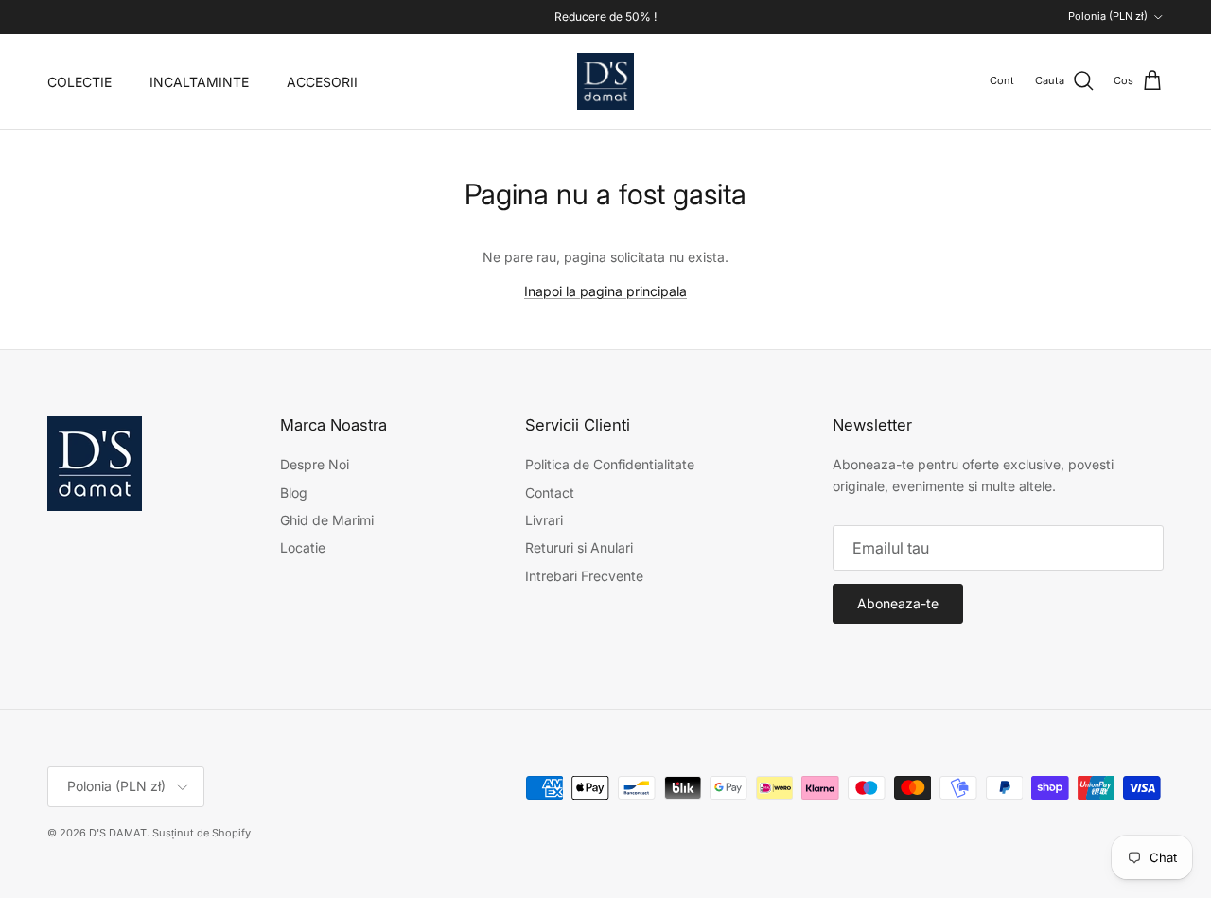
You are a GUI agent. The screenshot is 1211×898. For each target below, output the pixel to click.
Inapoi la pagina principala (605, 291)
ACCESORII (322, 82)
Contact (549, 492)
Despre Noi (314, 464)
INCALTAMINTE (199, 82)
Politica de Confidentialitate (609, 464)
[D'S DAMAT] (605, 81)
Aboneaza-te (898, 603)
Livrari (544, 520)
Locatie (302, 547)
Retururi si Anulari (579, 547)
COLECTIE (79, 82)
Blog (293, 492)
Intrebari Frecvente (584, 576)
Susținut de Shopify (201, 832)
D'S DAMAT (118, 832)
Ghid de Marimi (327, 520)
